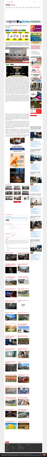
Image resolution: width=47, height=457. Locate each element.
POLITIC (17, 7)
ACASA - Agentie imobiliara (7, 450)
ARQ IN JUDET (31, 7)
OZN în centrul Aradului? (8, 216)
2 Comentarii (16, 28)
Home (6, 7)
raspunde (8, 250)
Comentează (7, 64)
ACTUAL (20, 7)
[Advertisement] (23, 15)
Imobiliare (39, 7)
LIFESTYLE (35, 7)
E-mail (10, 227)
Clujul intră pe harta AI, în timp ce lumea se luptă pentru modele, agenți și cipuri (35, 217)
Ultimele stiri (10, 7)
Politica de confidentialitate (21, 448)
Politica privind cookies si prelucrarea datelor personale (21, 447)
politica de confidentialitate (36, 454)
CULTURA (26, 7)
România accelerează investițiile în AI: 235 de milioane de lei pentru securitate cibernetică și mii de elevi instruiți (36, 150)
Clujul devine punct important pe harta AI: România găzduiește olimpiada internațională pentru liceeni (35, 240)
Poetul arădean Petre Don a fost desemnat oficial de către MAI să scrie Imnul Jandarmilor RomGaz (17, 218)
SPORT (23, 7)
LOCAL (14, 7)
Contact (19, 449)
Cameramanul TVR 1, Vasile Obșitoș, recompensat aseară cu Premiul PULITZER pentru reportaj (17, 217)
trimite (12, 235)
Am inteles (44, 454)
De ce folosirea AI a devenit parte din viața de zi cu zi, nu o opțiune (35, 194)
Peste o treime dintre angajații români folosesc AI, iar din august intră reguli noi (35, 173)
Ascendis (6, 239)
